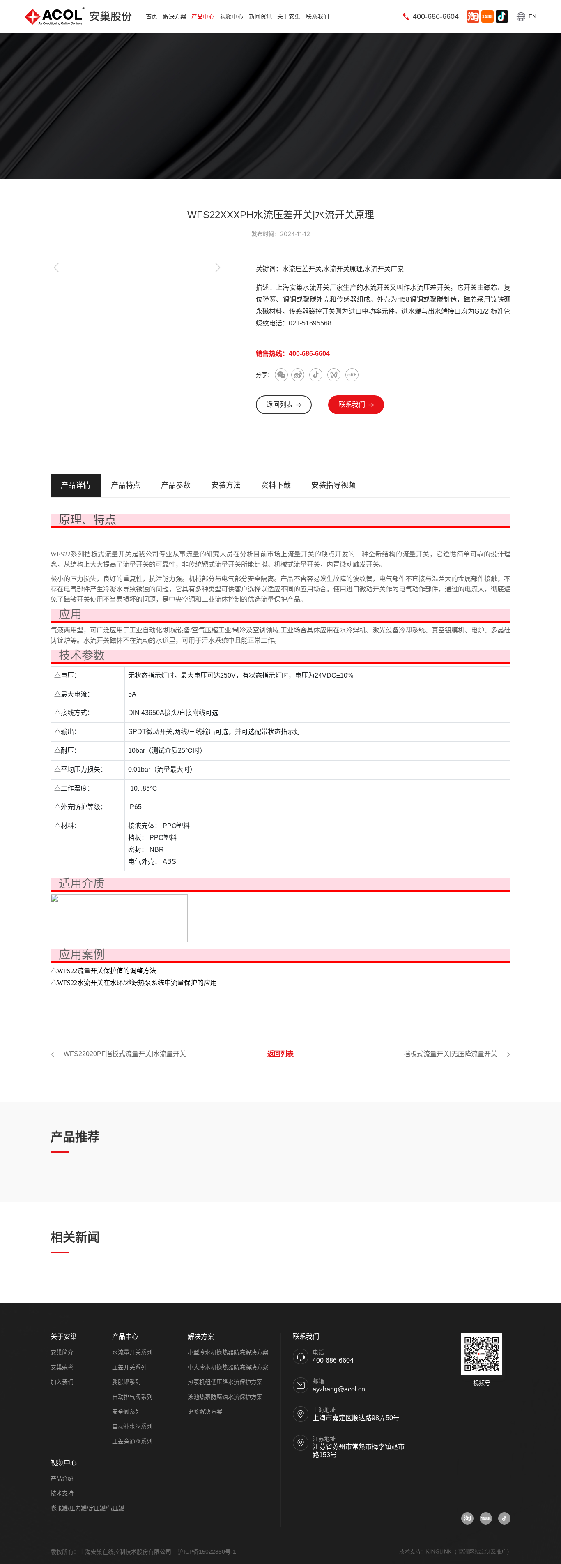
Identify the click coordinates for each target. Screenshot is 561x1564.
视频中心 (231, 16)
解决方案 (174, 16)
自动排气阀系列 (132, 1396)
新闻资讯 (260, 16)
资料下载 (276, 485)
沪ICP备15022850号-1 (207, 1551)
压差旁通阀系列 (132, 1441)
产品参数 (176, 485)
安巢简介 (62, 1352)
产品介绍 (62, 1478)
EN (532, 16)
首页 (151, 16)
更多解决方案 (205, 1411)
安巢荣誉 (62, 1367)
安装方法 (226, 485)
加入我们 (62, 1382)
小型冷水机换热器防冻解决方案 (228, 1352)
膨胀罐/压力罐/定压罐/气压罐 (87, 1508)
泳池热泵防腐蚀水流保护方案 (225, 1396)
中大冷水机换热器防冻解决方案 (228, 1367)
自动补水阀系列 (132, 1426)
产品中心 (202, 16)
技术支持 (62, 1493)
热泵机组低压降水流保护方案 (225, 1382)
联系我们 (317, 16)
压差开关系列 (129, 1367)
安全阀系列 (126, 1411)
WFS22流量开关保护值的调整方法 (106, 970)
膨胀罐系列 (126, 1382)
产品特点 (125, 485)
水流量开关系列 (132, 1352)
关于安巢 (288, 16)
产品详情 (75, 485)
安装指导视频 (333, 485)
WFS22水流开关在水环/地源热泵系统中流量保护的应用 (137, 982)
